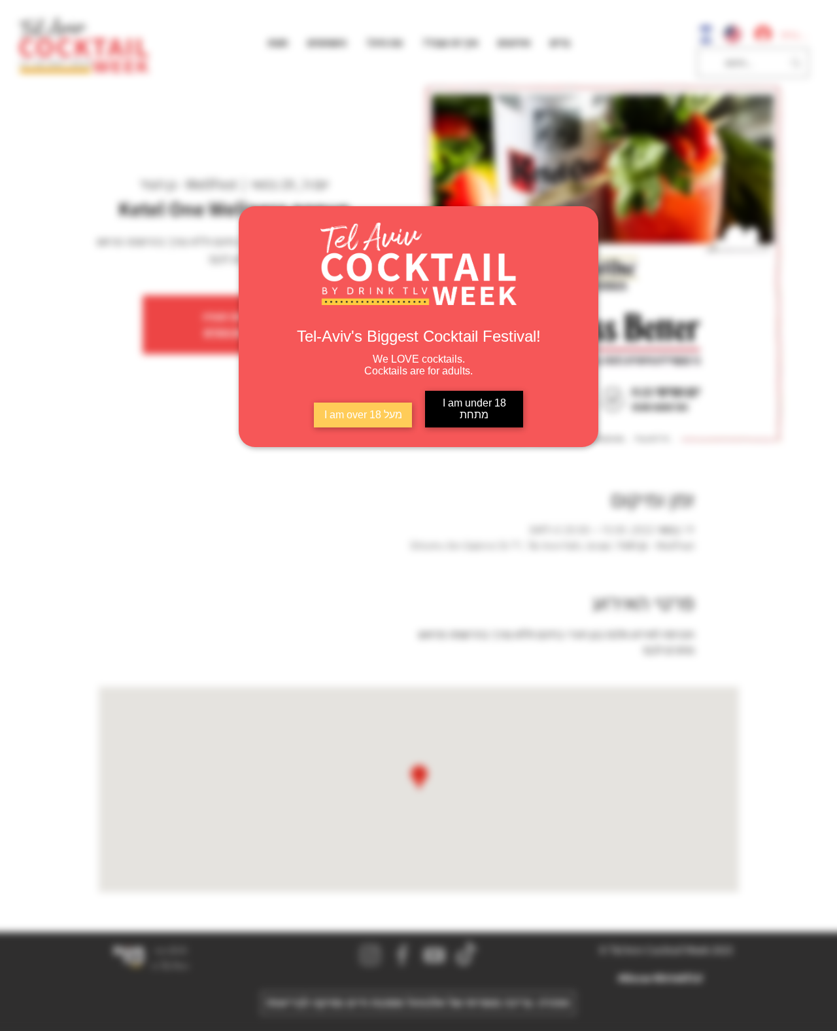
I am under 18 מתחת (474, 408)
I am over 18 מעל (363, 414)
